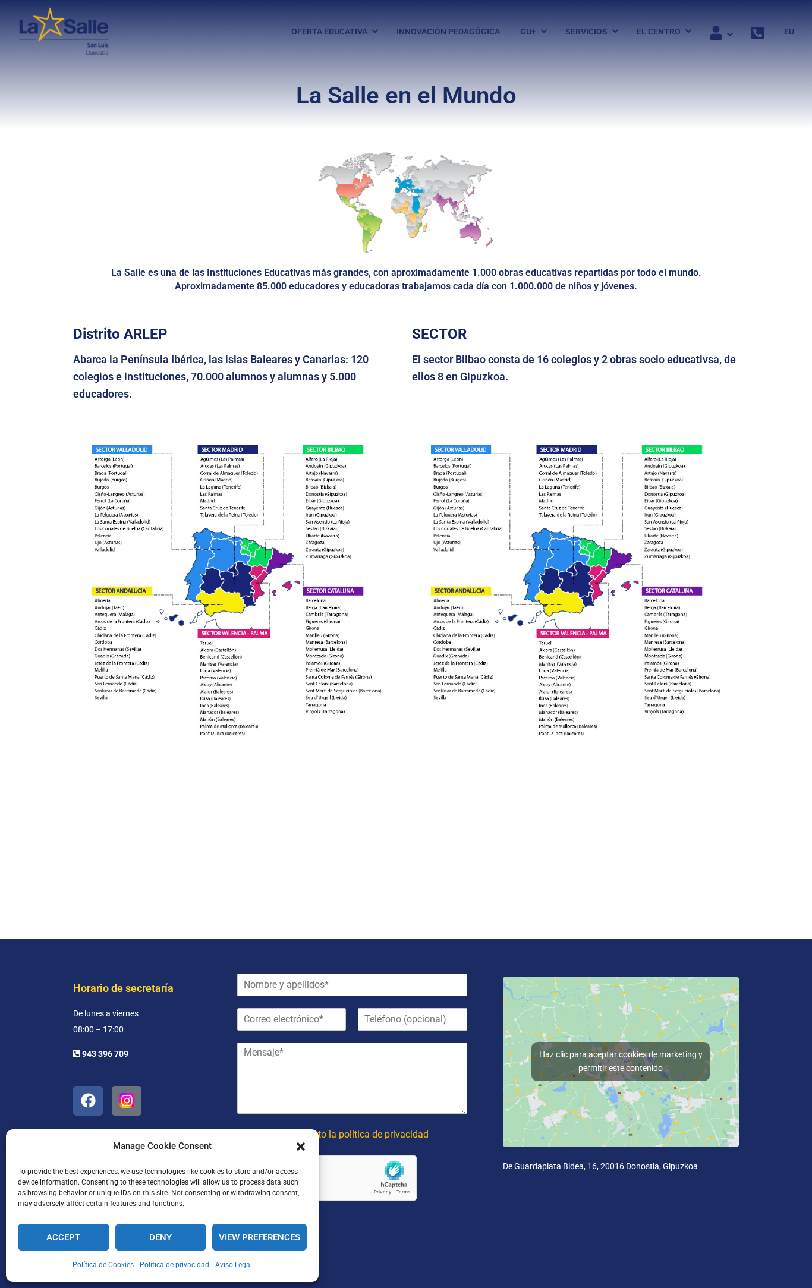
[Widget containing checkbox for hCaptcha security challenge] (327, 1178)
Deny (160, 1237)
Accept (63, 1237)
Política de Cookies (103, 1265)
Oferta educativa (329, 31)
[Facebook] (88, 1101)
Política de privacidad (174, 1265)
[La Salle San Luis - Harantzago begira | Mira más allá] (64, 31)
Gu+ (528, 31)
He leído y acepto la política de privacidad (341, 1134)
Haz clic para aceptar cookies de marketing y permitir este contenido (621, 1061)
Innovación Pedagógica (448, 31)
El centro (659, 31)
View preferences (259, 1237)
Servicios (586, 31)
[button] (301, 1146)
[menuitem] (784, 31)
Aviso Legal (233, 1265)
